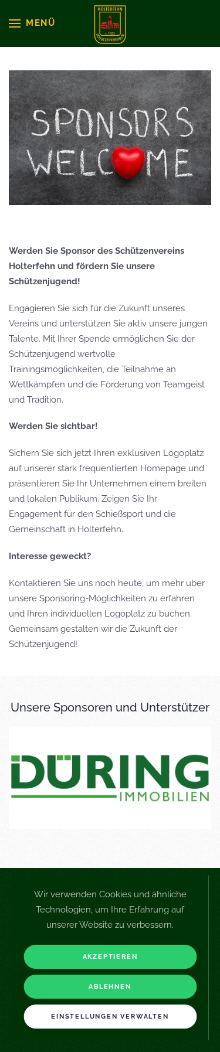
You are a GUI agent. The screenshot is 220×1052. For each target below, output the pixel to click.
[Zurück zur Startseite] (110, 23)
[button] (32, 23)
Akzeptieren (110, 957)
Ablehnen (110, 986)
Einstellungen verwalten (109, 1016)
